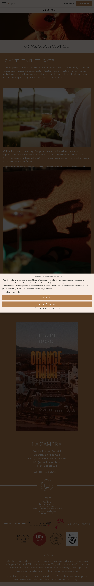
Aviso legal (56, 308)
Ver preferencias (47, 304)
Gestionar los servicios (12, 292)
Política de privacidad (43, 308)
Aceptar (47, 297)
